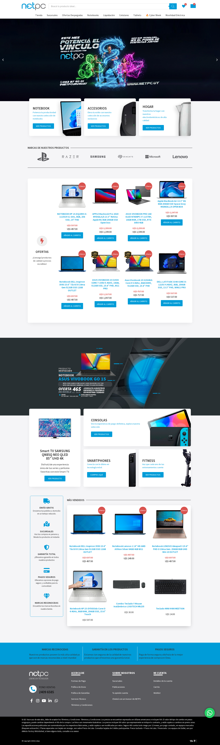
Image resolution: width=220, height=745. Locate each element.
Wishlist (157, 693)
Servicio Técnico (78, 699)
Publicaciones (118, 687)
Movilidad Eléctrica (175, 15)
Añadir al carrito (72, 235)
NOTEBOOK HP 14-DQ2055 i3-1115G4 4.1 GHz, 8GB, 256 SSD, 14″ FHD (72, 216)
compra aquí (96, 474)
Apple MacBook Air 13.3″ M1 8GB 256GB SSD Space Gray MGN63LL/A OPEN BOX (172, 203)
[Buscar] (173, 6)
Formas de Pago (78, 681)
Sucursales (52, 15)
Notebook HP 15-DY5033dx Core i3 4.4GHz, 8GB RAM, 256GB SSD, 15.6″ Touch (88, 611)
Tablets (137, 15)
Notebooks (93, 15)
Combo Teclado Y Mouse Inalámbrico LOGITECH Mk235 (129, 605)
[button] (2, 59)
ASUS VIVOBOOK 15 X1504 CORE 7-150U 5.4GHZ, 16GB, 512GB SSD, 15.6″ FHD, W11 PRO (105, 284)
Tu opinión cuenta (120, 693)
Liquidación (109, 15)
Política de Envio (78, 687)
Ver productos (43, 126)
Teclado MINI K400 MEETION (170, 608)
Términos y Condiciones (81, 705)
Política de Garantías (80, 693)
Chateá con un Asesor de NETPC (126, 699)
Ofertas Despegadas (72, 15)
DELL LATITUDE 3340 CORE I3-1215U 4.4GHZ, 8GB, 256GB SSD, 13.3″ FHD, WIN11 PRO (172, 284)
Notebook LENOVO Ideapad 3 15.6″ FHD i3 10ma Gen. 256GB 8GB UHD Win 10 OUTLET (170, 549)
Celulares (124, 15)
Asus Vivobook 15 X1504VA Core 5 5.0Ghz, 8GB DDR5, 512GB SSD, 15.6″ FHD (138, 282)
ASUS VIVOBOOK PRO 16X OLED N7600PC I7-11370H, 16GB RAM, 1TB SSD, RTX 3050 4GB (138, 218)
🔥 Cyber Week (153, 15)
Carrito (157, 687)
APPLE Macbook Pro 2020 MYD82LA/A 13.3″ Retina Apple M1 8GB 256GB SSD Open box (105, 218)
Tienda (38, 15)
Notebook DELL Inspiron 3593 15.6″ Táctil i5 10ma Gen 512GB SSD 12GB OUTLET (72, 286)
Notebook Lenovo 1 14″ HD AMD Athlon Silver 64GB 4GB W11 (128, 547)
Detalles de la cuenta (163, 681)
